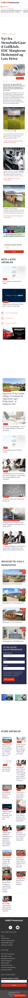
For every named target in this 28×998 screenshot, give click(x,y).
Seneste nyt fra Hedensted (8, 954)
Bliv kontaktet (9, 679)
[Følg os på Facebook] (10, 927)
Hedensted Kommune (6, 965)
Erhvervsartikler (5, 963)
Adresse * (5, 665)
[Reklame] (14, 231)
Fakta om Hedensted (6, 960)
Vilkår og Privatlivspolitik (7, 940)
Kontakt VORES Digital (7, 942)
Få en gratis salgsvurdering (8, 967)
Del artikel (19, 78)
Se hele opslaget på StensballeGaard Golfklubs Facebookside (13, 141)
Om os (2, 936)
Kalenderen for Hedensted (8, 958)
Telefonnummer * (7, 653)
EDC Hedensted (6, 186)
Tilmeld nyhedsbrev (20, 995)
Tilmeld (14, 251)
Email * (5, 659)
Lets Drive (5, 148)
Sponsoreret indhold (6, 969)
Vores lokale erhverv (6, 956)
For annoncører (5, 938)
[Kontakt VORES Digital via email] (17, 927)
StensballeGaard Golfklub (9, 108)
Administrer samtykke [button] (7, 945)
